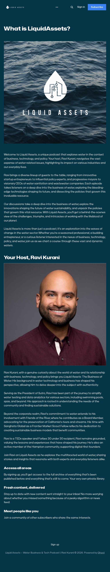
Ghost (101, 553)
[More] (57, 7)
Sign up (55, 544)
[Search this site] (72, 7)
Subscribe (97, 7)
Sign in (81, 7)
